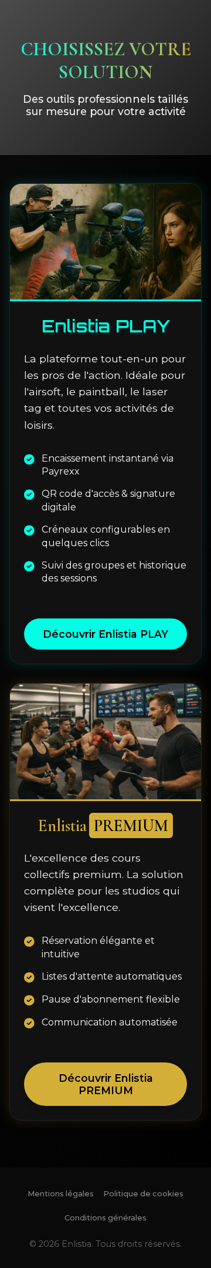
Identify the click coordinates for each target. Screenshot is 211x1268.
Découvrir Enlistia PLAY (105, 634)
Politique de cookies (143, 1193)
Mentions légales (61, 1193)
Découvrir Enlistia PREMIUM (106, 1084)
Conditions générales (105, 1217)
